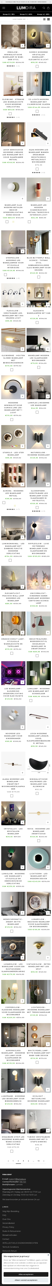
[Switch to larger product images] (44, 19)
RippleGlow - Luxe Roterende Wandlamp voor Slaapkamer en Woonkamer (38, 548)
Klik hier (23, 1182)
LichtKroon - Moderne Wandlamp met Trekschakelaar (38, 1009)
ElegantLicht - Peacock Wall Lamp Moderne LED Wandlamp (13, 596)
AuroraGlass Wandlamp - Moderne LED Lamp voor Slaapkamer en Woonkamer (13, 1055)
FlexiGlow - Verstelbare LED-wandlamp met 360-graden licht (13, 314)
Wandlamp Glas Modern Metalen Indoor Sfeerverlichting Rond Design (13, 210)
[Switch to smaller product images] (48, 19)
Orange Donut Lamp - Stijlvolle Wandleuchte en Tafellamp (13, 642)
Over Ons (6, 1219)
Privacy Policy (8, 1227)
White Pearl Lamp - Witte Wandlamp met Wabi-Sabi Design (39, 1053)
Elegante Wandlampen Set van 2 (39, 313)
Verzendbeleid (8, 1223)
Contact (5, 1239)
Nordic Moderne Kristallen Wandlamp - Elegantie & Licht (39, 55)
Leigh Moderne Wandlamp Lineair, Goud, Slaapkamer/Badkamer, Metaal (39, 738)
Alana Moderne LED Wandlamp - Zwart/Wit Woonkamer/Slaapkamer (13, 784)
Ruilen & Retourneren (11, 1231)
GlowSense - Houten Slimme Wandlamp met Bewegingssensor (13, 359)
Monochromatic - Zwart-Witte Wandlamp (13, 921)
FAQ (4, 1215)
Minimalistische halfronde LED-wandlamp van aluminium (39, 782)
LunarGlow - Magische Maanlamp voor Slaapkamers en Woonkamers (39, 922)
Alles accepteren (26, 1274)
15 (39, 1161)
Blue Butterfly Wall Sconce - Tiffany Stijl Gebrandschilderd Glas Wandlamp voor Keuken (39, 264)
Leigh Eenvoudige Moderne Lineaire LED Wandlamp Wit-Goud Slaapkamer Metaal (13, 154)
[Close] (48, 1255)
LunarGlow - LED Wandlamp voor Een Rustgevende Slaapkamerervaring (13, 967)
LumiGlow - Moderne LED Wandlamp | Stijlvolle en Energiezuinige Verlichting (13, 878)
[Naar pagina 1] (8, 1161)
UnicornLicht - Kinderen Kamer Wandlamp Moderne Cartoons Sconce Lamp (39, 598)
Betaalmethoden (9, 1235)
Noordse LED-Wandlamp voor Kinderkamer (13, 736)
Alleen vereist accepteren (26, 1280)
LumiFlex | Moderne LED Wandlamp (39, 404)
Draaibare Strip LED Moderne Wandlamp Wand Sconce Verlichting (13, 1140)
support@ (17, 1179)
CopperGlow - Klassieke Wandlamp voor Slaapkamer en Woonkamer (13, 1011)
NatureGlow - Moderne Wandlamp (39, 454)
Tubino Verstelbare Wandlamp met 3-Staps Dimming (38, 1139)
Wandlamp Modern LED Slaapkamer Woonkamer (38, 358)
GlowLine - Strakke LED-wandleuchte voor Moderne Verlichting (13, 103)
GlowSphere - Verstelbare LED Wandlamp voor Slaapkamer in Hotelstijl (38, 496)
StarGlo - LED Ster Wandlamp (13, 454)
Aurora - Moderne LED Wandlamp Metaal (13, 493)
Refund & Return (9, 1251)
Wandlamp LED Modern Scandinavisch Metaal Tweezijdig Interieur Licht (38, 210)
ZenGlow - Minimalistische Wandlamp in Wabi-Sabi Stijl (13, 55)
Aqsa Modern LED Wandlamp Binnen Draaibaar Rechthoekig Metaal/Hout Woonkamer (39, 156)
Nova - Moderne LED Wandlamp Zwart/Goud (39, 831)
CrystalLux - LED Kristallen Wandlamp (13, 831)
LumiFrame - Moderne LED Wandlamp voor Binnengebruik (13, 1098)
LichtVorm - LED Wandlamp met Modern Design (39, 876)
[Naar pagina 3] (43, 1161)
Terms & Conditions (10, 1247)
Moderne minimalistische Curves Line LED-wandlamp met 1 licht (13, 407)
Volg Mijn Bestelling (10, 1211)
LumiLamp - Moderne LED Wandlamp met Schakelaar (39, 691)
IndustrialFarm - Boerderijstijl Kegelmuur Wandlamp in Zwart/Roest (38, 644)
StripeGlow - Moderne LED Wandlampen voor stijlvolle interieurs (13, 263)
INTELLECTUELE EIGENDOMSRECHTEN (20, 1243)
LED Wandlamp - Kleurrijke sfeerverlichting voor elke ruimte (13, 692)
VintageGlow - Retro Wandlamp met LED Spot (39, 966)
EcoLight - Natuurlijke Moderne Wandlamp (39, 1098)
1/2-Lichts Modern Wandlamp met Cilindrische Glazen (38, 101)
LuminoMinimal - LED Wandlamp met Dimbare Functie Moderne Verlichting (13, 548)
